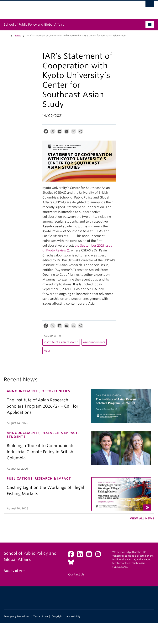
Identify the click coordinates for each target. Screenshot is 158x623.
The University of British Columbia (68, 8)
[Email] (66, 132)
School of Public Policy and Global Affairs (34, 24)
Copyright (57, 616)
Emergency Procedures (16, 616)
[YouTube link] (90, 555)
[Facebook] (45, 132)
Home (6, 35)
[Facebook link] (72, 555)
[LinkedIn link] (81, 555)
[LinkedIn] (59, 132)
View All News (142, 518)
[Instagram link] (99, 555)
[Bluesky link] (72, 563)
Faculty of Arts (14, 571)
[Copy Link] (73, 132)
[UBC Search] (149, 5)
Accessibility (73, 616)
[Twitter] (52, 132)
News (18, 35)
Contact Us (76, 574)
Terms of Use (40, 616)
